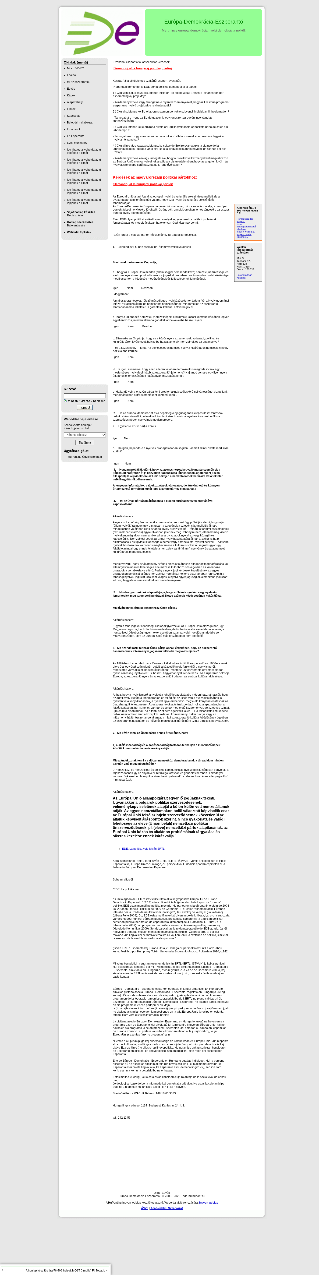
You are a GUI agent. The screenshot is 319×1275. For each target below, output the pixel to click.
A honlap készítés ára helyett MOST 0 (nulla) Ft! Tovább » (66, 1270)
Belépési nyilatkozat (79, 122)
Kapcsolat (73, 115)
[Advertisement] (80, 312)
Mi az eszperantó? (78, 82)
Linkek (71, 109)
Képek (71, 95)
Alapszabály (75, 102)
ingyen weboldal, (246, 231)
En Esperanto (75, 136)
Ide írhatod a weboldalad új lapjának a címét (84, 151)
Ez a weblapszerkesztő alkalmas (246, 226)
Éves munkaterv (77, 142)
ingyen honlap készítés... (244, 235)
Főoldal (72, 75)
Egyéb (71, 88)
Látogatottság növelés (244, 276)
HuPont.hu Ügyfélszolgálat (85, 456)
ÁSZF (144, 1208)
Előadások (74, 129)
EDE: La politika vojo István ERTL (143, 848)
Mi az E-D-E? (75, 68)
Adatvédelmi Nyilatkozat (166, 1208)
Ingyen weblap (208, 1202)
